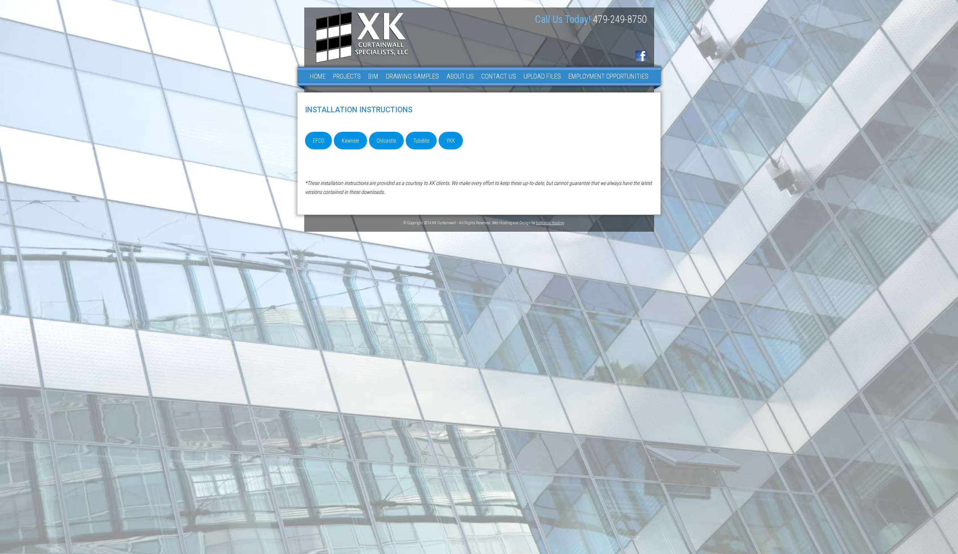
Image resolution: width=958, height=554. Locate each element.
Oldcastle (386, 141)
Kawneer (350, 141)
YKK (450, 141)
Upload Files (542, 76)
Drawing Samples (412, 76)
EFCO (318, 141)
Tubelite (421, 141)
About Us (460, 76)
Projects (347, 76)
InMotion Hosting (550, 222)
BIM (373, 76)
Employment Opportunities (608, 76)
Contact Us (498, 76)
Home (318, 76)
